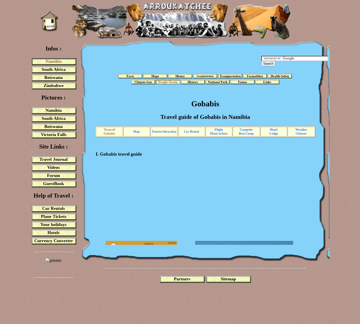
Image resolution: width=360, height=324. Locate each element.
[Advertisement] (171, 61)
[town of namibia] (53, 269)
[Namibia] (49, 30)
